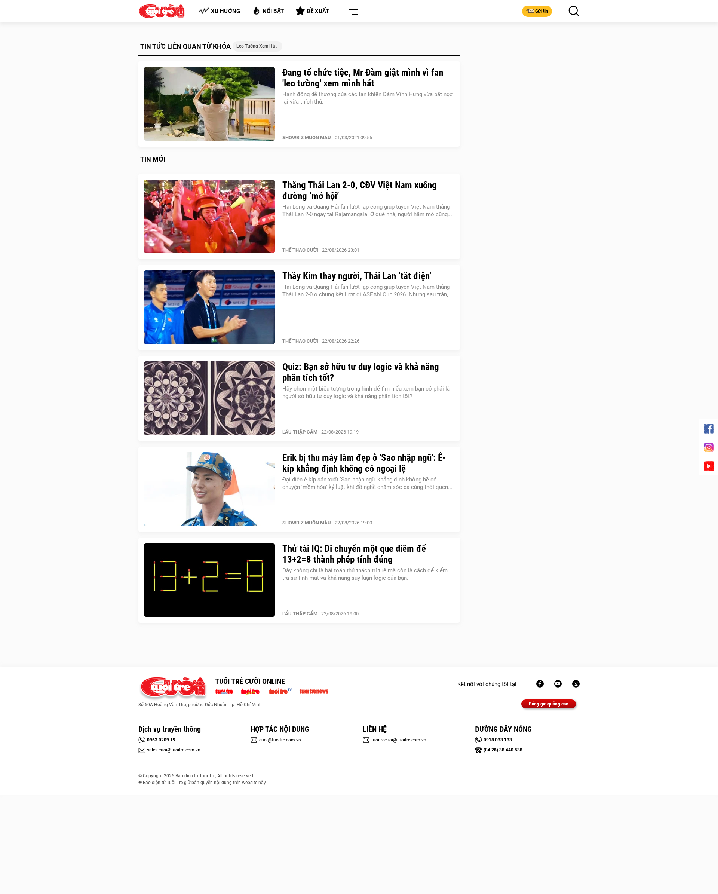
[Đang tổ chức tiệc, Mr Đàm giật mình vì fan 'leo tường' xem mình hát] (209, 104)
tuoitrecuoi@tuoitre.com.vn (398, 740)
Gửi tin (541, 11)
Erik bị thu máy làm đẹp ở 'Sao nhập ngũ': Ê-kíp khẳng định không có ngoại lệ (364, 463)
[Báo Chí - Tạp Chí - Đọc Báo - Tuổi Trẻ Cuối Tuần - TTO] (253, 690)
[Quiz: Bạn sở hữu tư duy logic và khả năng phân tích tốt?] (209, 398)
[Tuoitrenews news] (313, 690)
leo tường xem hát (256, 46)
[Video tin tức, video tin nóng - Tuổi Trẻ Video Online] (283, 690)
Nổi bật (273, 11)
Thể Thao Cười (300, 250)
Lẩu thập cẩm (299, 432)
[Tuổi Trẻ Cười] (576, 684)
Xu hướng (225, 11)
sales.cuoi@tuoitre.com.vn (173, 750)
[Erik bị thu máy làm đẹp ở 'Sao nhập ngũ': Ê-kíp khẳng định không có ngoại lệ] (209, 489)
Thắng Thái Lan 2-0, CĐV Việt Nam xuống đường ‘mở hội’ (359, 190)
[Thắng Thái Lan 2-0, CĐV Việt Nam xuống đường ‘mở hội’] (209, 217)
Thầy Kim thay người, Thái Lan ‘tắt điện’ (357, 275)
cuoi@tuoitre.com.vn (280, 740)
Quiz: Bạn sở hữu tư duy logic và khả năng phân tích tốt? (360, 372)
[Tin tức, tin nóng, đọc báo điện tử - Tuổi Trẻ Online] (226, 690)
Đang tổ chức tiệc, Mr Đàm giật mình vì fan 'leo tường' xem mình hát (362, 78)
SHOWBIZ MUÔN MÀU (306, 137)
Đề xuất (318, 11)
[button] (352, 12)
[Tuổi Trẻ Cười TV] (558, 684)
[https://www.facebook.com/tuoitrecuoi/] (540, 684)
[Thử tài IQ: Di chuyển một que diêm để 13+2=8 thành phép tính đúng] (209, 580)
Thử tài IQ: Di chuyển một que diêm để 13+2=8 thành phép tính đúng (354, 554)
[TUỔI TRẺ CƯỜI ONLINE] (173, 688)
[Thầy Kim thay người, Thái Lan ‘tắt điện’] (209, 307)
